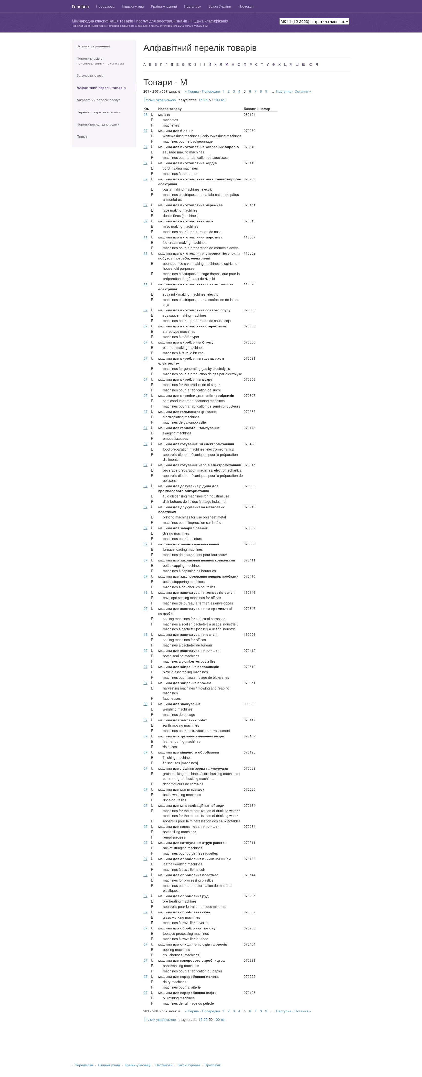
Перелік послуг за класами (98, 124)
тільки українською (161, 99)
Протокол (245, 6)
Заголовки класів (90, 75)
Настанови (192, 6)
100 (217, 99)
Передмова (105, 6)
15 (200, 99)
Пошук (82, 136)
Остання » (303, 91)
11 (146, 237)
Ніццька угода (133, 6)
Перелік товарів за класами (98, 111)
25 (206, 99)
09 (146, 703)
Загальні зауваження (93, 45)
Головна (80, 6)
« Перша (192, 91)
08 (146, 114)
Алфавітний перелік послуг (98, 99)
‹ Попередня (210, 91)
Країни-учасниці (164, 6)
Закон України (220, 6)
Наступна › (285, 91)
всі (223, 99)
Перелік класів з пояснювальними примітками (100, 60)
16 (146, 592)
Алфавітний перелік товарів (101, 87)
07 (146, 130)
